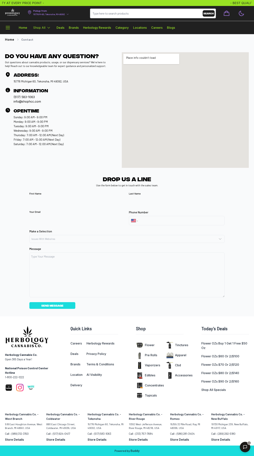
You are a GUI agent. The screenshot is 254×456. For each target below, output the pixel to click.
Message (35, 248)
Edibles (150, 375)
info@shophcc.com (27, 101)
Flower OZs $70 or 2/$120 (220, 364)
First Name (35, 193)
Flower (150, 345)
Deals (74, 354)
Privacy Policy (96, 354)
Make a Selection (40, 231)
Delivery (76, 385)
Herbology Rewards (100, 343)
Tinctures (181, 345)
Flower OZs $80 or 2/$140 (220, 373)
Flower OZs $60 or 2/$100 (220, 356)
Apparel (180, 355)
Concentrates (154, 385)
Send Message (52, 305)
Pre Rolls (151, 355)
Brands (75, 364)
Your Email (35, 211)
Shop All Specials (213, 390)
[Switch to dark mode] (241, 14)
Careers (76, 343)
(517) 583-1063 (24, 97)
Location (76, 375)
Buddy (135, 451)
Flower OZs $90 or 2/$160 (220, 381)
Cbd (178, 365)
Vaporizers (152, 365)
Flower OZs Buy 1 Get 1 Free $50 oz (224, 345)
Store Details (14, 439)
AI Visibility (94, 375)
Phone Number (138, 212)
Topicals (151, 395)
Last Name (135, 193)
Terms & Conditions (100, 364)
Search (208, 13)
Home (9, 39)
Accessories (183, 375)
